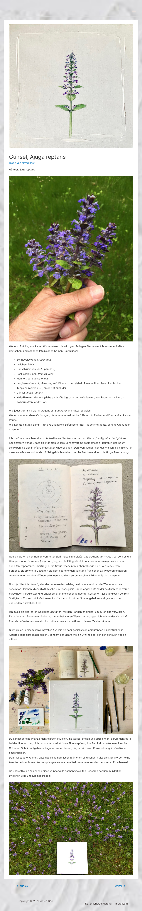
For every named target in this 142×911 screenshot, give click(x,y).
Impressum (121, 903)
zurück (22, 886)
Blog (11, 162)
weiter (120, 886)
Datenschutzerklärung (98, 903)
